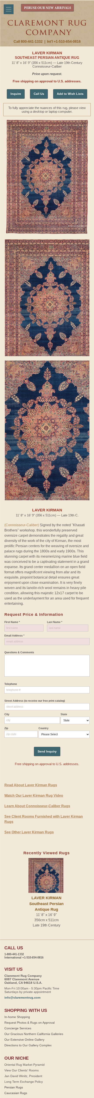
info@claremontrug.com (22, 997)
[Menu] (9, 9)
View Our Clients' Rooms (21, 1070)
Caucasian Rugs (15, 1093)
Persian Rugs (13, 1087)
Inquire (15, 93)
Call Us (39, 93)
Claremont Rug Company (47, 30)
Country (43, 728)
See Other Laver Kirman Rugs (29, 832)
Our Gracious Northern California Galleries (33, 1034)
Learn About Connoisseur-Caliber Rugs (37, 806)
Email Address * (14, 635)
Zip (6, 728)
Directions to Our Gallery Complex (28, 1045)
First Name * (12, 622)
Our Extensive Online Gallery (24, 1039)
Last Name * (54, 622)
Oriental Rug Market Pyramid (24, 1064)
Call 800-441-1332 (28, 41)
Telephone (10, 684)
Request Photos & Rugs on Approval (29, 1022)
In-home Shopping (17, 1017)
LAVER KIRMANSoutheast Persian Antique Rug (46, 904)
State (64, 714)
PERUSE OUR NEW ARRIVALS (47, 8)
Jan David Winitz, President (23, 1076)
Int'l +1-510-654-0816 (64, 41)
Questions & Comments (19, 652)
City (6, 714)
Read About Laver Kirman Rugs (30, 785)
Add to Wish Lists (70, 93)
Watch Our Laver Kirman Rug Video (33, 795)
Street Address (34, 700)
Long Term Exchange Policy (23, 1081)
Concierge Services (17, 1028)
